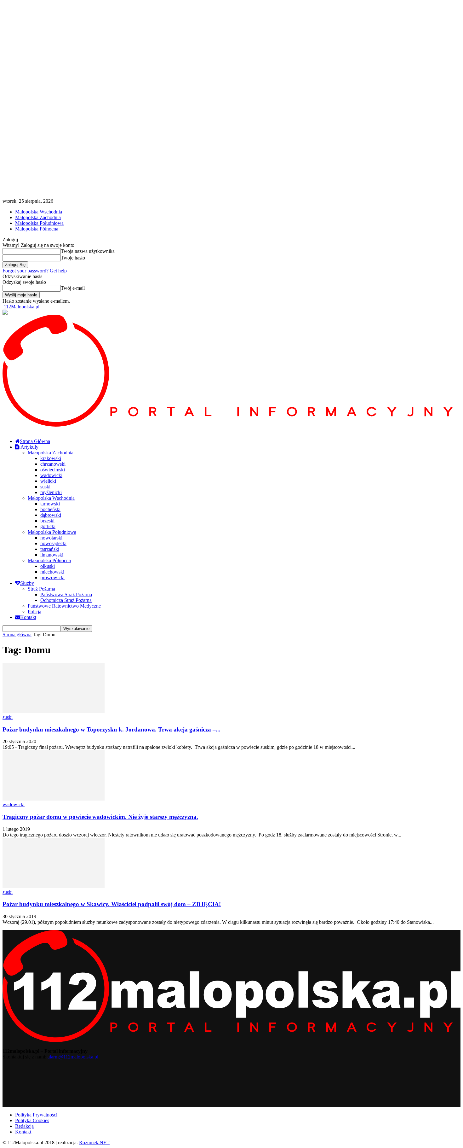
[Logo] (231, 425)
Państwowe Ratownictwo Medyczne (64, 606)
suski (45, 486)
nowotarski (51, 537)
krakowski (50, 458)
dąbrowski (50, 515)
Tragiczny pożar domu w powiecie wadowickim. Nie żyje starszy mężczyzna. (100, 816)
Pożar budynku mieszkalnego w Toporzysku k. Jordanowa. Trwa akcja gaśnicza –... (111, 729)
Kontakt (28, 617)
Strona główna (17, 634)
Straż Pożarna (41, 588)
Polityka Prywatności (36, 1114)
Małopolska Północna (36, 228)
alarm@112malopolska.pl (73, 1056)
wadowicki (51, 475)
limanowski (51, 554)
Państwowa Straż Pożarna (66, 594)
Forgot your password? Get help (35, 270)
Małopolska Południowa (39, 223)
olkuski (47, 566)
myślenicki (51, 492)
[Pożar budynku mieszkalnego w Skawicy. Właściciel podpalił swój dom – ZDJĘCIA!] (54, 886)
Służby (27, 583)
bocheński (50, 509)
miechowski (52, 571)
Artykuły (29, 447)
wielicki (48, 481)
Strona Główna (35, 441)
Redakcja (24, 1126)
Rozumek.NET (94, 1142)
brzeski (47, 520)
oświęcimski (52, 469)
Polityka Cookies (32, 1120)
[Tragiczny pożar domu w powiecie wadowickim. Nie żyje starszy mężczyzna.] (54, 798)
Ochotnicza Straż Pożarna (66, 600)
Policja (34, 611)
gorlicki (47, 526)
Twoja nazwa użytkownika (88, 251)
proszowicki (52, 577)
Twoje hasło (73, 257)
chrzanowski (53, 464)
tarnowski (50, 503)
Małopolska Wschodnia (38, 211)
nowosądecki (53, 543)
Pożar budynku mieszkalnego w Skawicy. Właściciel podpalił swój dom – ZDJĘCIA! (112, 904)
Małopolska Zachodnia (38, 217)
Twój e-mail (73, 288)
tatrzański (49, 549)
